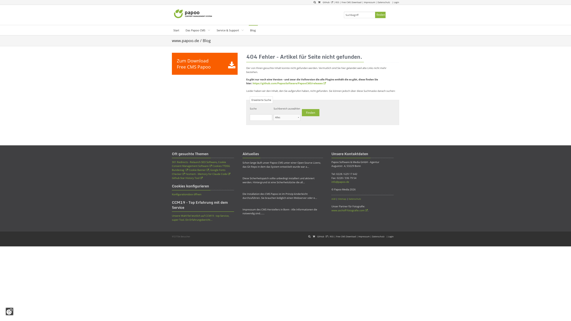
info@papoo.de (340, 182)
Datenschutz (384, 2)
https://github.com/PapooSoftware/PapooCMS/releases (288, 83)
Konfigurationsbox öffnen (186, 194)
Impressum (369, 2)
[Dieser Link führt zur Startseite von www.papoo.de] (193, 13)
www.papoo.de (185, 40)
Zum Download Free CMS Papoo (194, 64)
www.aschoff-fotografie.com (347, 210)
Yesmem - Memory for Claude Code (206, 174)
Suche (253, 108)
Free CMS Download (351, 2)
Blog (253, 30)
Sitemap (342, 199)
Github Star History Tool (185, 178)
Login (396, 2)
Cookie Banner (197, 170)
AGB (333, 199)
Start (176, 30)
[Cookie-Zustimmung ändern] (9, 311)
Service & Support (228, 30)
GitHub (326, 2)
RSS (337, 2)
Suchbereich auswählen (287, 108)
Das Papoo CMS (195, 30)
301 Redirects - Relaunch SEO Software (194, 162)
